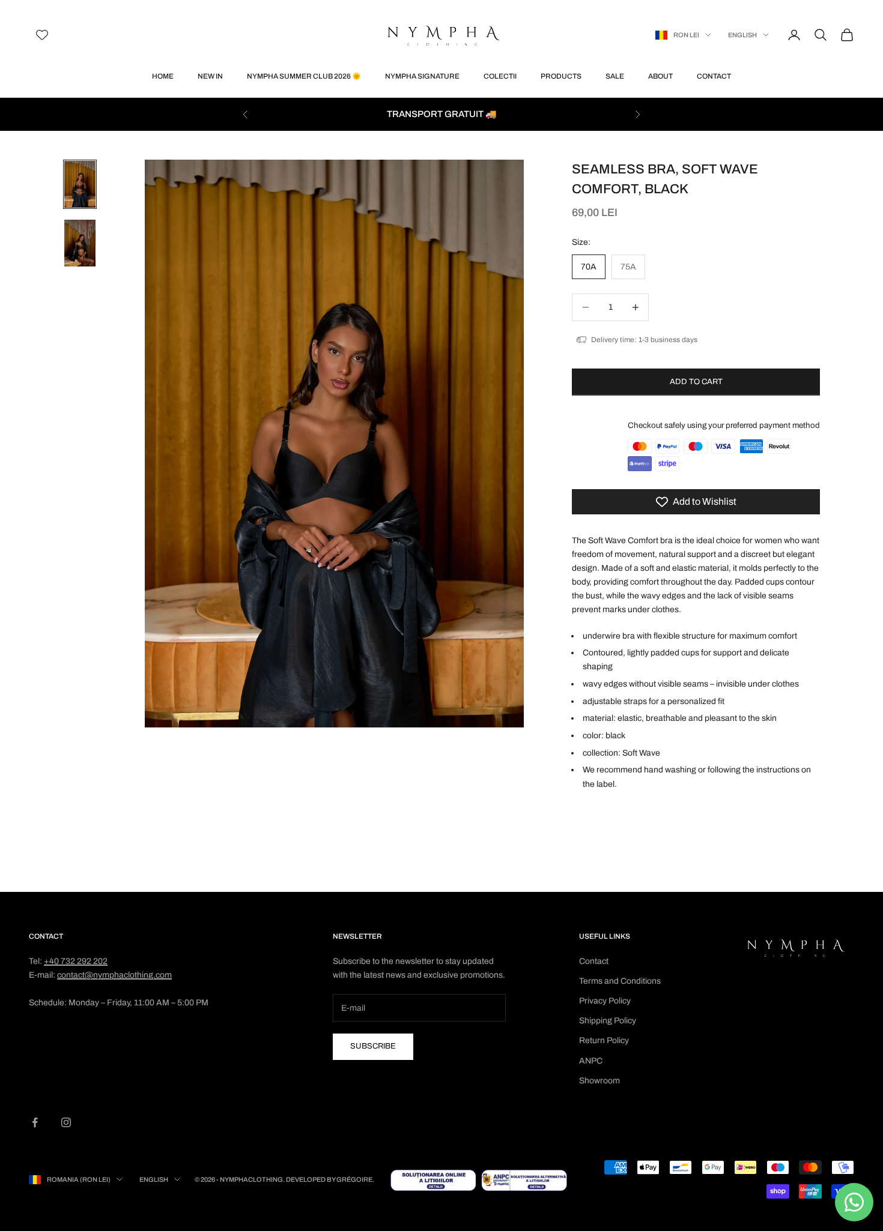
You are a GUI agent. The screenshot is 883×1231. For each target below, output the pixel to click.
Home (163, 76)
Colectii (500, 76)
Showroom (599, 1080)
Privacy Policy (605, 1000)
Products (561, 76)
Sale (614, 76)
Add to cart (696, 382)
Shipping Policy (607, 1020)
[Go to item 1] (80, 184)
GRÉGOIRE (354, 1179)
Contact (714, 76)
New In (210, 76)
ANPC (590, 1060)
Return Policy (604, 1040)
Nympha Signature (422, 76)
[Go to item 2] (80, 243)
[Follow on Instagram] (66, 1122)
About (660, 76)
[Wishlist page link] (42, 35)
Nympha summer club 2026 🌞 (304, 76)
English (742, 34)
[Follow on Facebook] (35, 1122)
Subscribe (373, 1046)
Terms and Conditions (620, 981)
